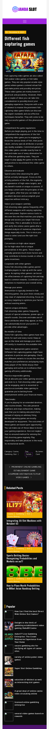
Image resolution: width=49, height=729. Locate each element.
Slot (15, 454)
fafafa (19, 160)
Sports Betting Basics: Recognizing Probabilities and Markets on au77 (22, 558)
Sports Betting (14, 517)
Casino (15, 451)
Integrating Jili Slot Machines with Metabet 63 (24, 522)
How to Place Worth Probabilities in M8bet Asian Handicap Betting (23, 587)
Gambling (8, 454)
